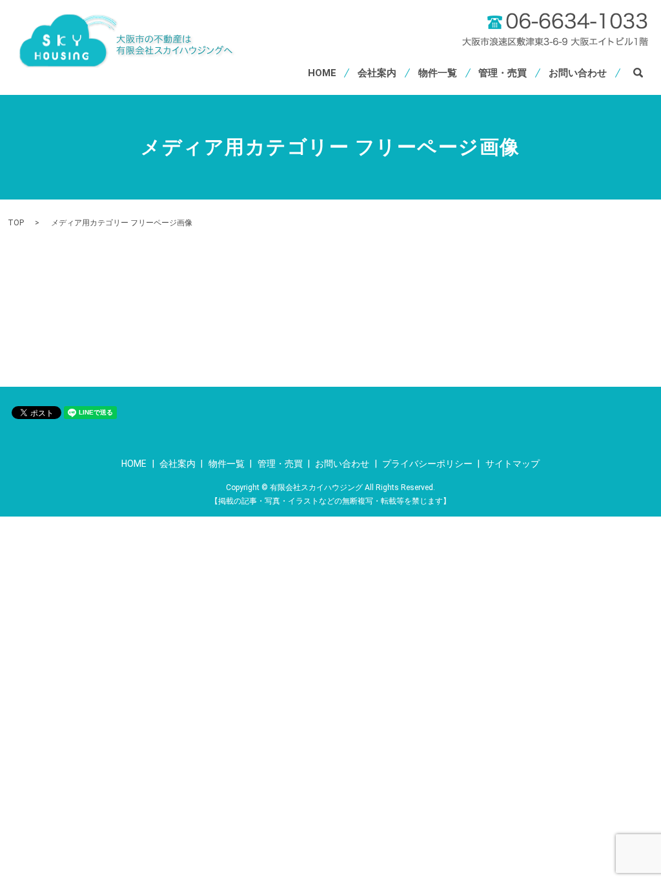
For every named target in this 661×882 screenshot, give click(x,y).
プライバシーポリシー (427, 463)
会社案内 (377, 73)
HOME (322, 73)
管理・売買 (502, 73)
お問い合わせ (578, 73)
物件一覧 (437, 73)
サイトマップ (512, 463)
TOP (16, 222)
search (638, 73)
